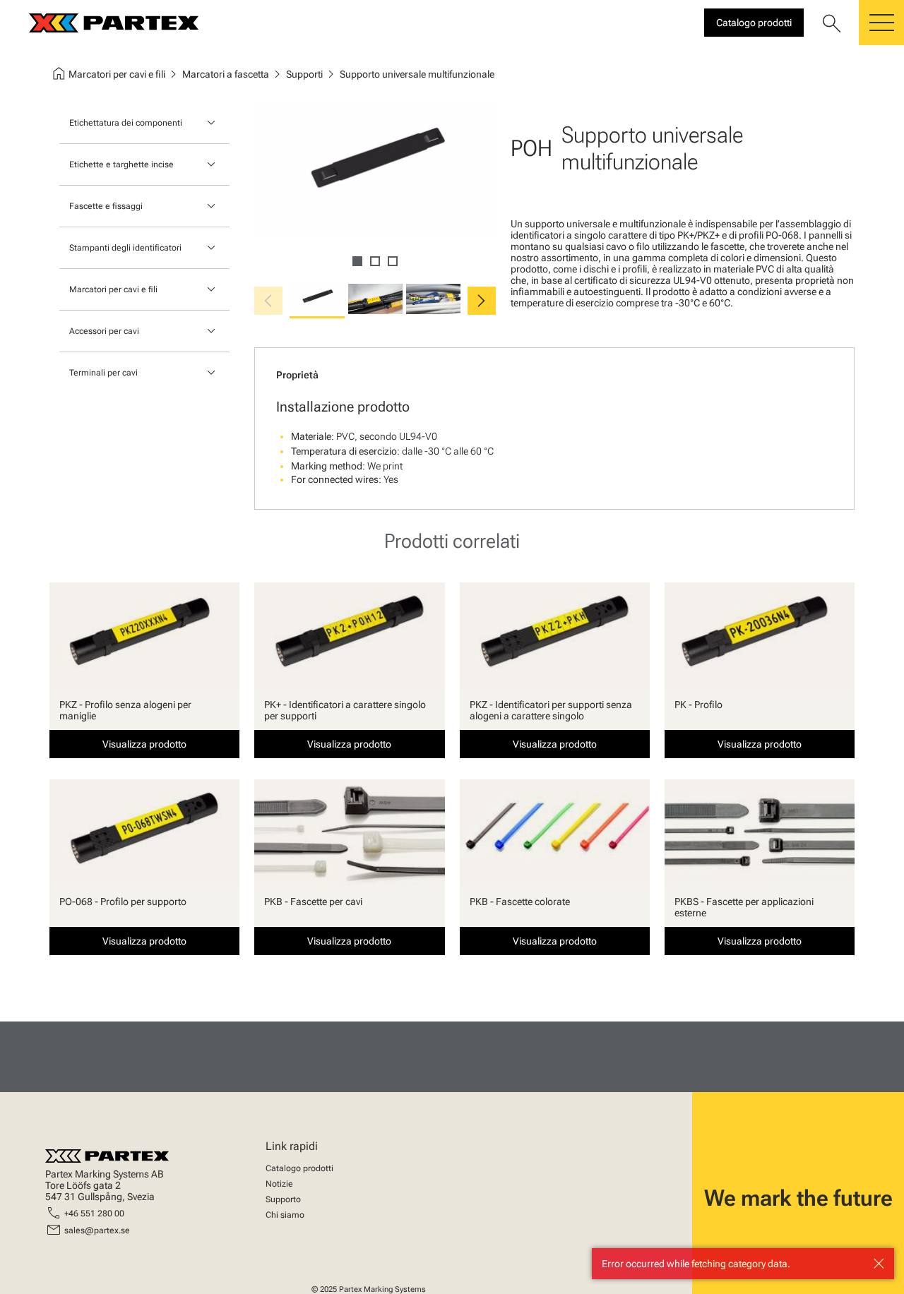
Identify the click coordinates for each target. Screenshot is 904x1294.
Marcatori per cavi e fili (113, 289)
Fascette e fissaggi (106, 206)
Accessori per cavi (104, 331)
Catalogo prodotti (299, 1168)
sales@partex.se (97, 1230)
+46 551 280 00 (94, 1213)
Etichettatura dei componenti (125, 123)
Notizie (279, 1184)
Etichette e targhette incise (121, 164)
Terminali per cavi (103, 373)
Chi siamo (285, 1215)
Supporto (283, 1199)
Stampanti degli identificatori (125, 248)
